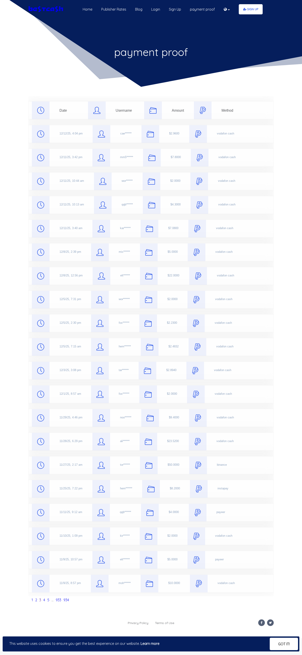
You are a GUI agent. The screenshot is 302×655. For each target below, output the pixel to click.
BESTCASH (45, 9)
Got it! (284, 644)
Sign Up (252, 9)
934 (66, 600)
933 (58, 600)
